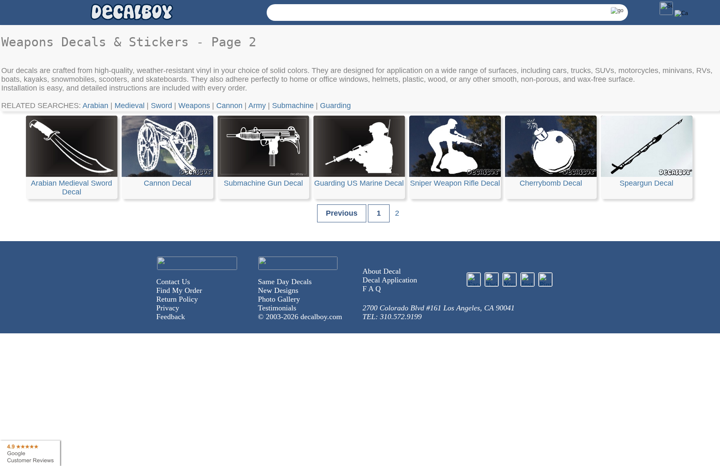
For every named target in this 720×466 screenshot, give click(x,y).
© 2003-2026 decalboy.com (300, 316)
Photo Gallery (279, 299)
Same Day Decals (285, 281)
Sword (161, 105)
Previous (342, 213)
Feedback (170, 316)
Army (257, 105)
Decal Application (389, 280)
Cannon (229, 105)
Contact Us (173, 281)
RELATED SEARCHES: (41, 105)
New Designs (278, 290)
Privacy (167, 308)
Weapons (194, 105)
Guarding (335, 105)
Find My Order (179, 290)
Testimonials (277, 308)
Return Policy (177, 299)
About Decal (381, 271)
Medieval (130, 105)
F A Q (371, 289)
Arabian (95, 105)
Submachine (293, 105)
